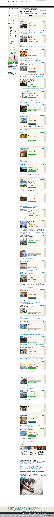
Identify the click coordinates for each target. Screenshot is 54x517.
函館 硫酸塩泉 (27, 76)
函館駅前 (35, 461)
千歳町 (42, 461)
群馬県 (24, 507)
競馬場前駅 (26, 33)
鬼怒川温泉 (38, 508)
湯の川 (32, 463)
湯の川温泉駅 (36, 129)
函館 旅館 (33, 269)
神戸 (36, 509)
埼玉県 (18, 507)
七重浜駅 (39, 232)
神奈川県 (16, 507)
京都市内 (31, 509)
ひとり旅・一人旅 (22, 467)
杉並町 (31, 462)
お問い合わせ (44, 511)
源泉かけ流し (34, 467)
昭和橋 (44, 461)
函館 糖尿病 (30, 161)
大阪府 (29, 507)
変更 (16, 15)
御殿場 (26, 509)
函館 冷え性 (27, 32)
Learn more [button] (42, 515)
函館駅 (35, 60)
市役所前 (33, 461)
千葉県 (20, 507)
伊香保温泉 (28, 508)
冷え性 (27, 466)
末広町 (26, 461)
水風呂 (30, 468)
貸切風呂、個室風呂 (37, 468)
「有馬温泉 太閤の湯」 (22, 478)
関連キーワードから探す (11, 510)
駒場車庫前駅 (24, 47)
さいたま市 (22, 509)
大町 (24, 461)
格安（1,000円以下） (32, 466)
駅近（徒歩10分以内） (30, 467)
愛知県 (35, 507)
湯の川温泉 (29, 463)
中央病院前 (25, 462)
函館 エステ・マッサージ (36, 32)
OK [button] (49, 515)
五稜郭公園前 (28, 462)
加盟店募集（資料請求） (26, 511)
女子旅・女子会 (22, 468)
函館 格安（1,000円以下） (34, 46)
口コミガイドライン (37, 511)
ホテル (29, 466)
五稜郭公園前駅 (42, 232)
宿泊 (20, 466)
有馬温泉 (20, 508)
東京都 (27, 507)
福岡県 (37, 507)
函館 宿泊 (27, 60)
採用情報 (45, 513)
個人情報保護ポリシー (24, 513)
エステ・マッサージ (39, 467)
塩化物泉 (37, 466)
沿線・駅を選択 (13, 20)
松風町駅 (37, 60)
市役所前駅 (42, 60)
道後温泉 (31, 508)
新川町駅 (40, 60)
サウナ (24, 466)
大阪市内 (29, 509)
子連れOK (25, 468)
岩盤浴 (11, 43)
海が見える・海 (33, 468)
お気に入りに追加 (38, 27)
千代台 (22, 462)
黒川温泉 (34, 508)
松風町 (38, 461)
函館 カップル (30, 232)
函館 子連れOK (33, 206)
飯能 (24, 509)
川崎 (17, 509)
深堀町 (35, 462)
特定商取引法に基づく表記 (30, 513)
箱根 (18, 508)
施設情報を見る (31, 27)
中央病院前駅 (24, 233)
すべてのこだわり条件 (13, 49)
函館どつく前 (21, 461)
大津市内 (34, 509)
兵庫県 (22, 507)
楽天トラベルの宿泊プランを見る (32, 55)
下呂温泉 (25, 508)
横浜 (15, 509)
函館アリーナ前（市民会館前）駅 (29, 47)
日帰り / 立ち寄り (12, 27)
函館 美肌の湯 (26, 302)
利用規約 (35, 513)
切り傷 (43, 466)
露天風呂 (22, 466)
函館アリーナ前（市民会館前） (23, 463)
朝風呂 (27, 468)
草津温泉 (16, 508)
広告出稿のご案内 (32, 511)
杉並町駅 (24, 33)
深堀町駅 (43, 32)
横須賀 (19, 509)
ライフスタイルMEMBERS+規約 (39, 513)
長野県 (33, 507)
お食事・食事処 (40, 466)
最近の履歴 (43, 0)
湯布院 (36, 508)
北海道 (31, 507)
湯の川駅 (31, 207)
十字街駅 (43, 334)
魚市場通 (30, 461)
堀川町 (20, 462)
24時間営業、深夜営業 (13, 41)
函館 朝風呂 (38, 46)
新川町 (40, 461)
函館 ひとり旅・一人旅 (31, 32)
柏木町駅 (41, 32)
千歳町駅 (41, 76)
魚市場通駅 (39, 334)
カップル (26, 467)
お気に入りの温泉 (38, 0)
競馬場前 (38, 462)
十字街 (28, 461)
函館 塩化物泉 (24, 60)
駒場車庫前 (40, 462)
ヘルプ (41, 511)
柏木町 (33, 462)
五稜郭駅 (37, 232)
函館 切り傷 (24, 32)
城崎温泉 (23, 508)
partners (16, 515)
